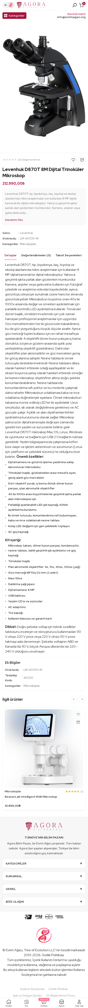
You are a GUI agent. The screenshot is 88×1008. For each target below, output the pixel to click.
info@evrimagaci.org (71, 17)
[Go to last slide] (73, 699)
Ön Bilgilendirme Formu (60, 995)
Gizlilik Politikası (53, 955)
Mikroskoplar (28, 244)
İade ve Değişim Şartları (27, 995)
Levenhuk (26, 233)
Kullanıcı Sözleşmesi (32, 989)
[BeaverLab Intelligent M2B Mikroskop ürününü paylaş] (78, 722)
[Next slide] (82, 699)
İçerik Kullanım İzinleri (48, 960)
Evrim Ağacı (14, 950)
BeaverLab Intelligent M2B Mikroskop (31, 796)
